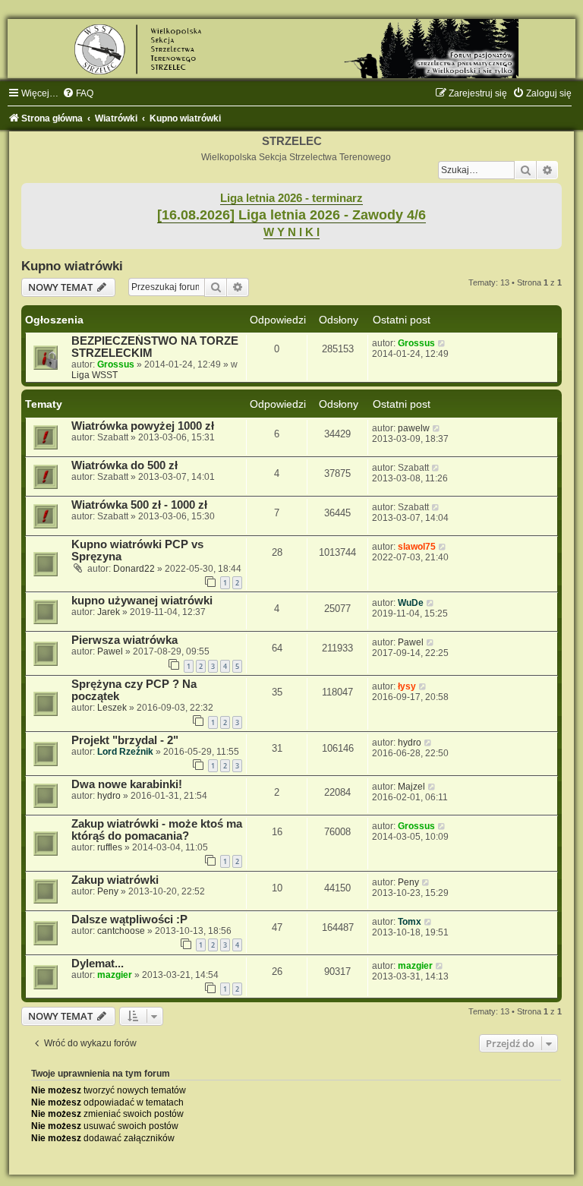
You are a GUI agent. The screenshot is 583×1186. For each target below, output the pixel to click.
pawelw (414, 428)
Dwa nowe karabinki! (126, 784)
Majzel (411, 786)
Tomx (409, 921)
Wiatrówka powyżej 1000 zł (142, 426)
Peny (107, 891)
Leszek (112, 707)
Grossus (115, 364)
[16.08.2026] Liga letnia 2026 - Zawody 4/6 (291, 214)
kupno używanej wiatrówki (142, 601)
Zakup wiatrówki (115, 880)
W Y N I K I (291, 232)
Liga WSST (94, 375)
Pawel (110, 651)
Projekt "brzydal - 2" (124, 740)
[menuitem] (77, 93)
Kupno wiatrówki (72, 266)
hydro (409, 742)
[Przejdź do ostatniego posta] (442, 343)
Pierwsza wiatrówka (124, 640)
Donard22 (134, 568)
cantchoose (121, 931)
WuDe (411, 603)
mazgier (114, 975)
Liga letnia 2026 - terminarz (291, 198)
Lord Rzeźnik (125, 751)
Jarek (108, 612)
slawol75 (417, 546)
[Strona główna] (291, 48)
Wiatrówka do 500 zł (124, 465)
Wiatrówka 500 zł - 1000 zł (139, 505)
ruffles (109, 847)
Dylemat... (97, 963)
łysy (407, 686)
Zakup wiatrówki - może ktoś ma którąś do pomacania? (156, 830)
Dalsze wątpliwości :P (129, 919)
